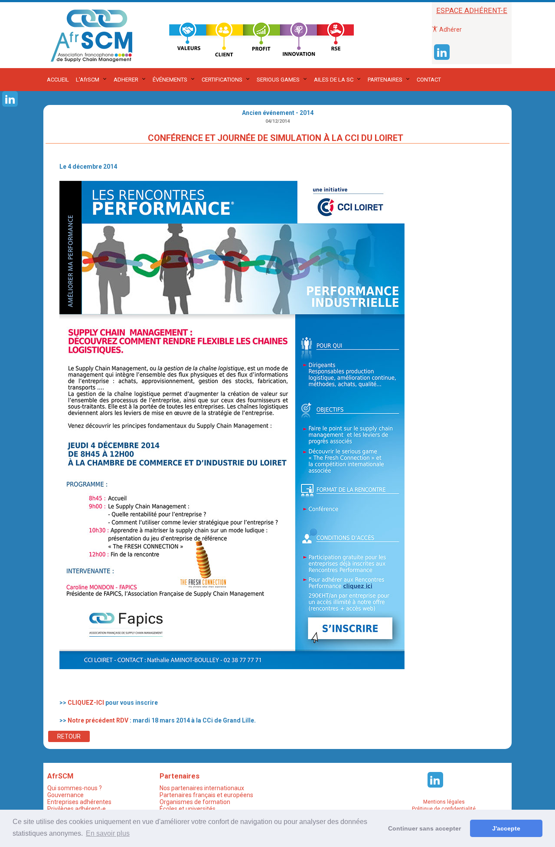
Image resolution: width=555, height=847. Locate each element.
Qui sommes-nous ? (74, 788)
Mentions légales (444, 802)
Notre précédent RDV (98, 720)
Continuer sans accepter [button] (424, 828)
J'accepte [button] (506, 828)
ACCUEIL (58, 79)
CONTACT (429, 79)
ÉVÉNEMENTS (170, 79)
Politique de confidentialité (444, 809)
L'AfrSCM (87, 79)
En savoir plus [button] (108, 833)
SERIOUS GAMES (278, 79)
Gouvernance (65, 794)
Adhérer (450, 29)
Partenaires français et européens (206, 794)
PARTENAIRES (385, 79)
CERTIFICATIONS (222, 79)
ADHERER (126, 79)
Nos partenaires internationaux (202, 788)
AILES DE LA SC (333, 79)
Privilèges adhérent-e (76, 808)
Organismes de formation (195, 801)
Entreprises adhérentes (79, 801)
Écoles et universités (187, 808)
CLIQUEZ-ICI (86, 702)
